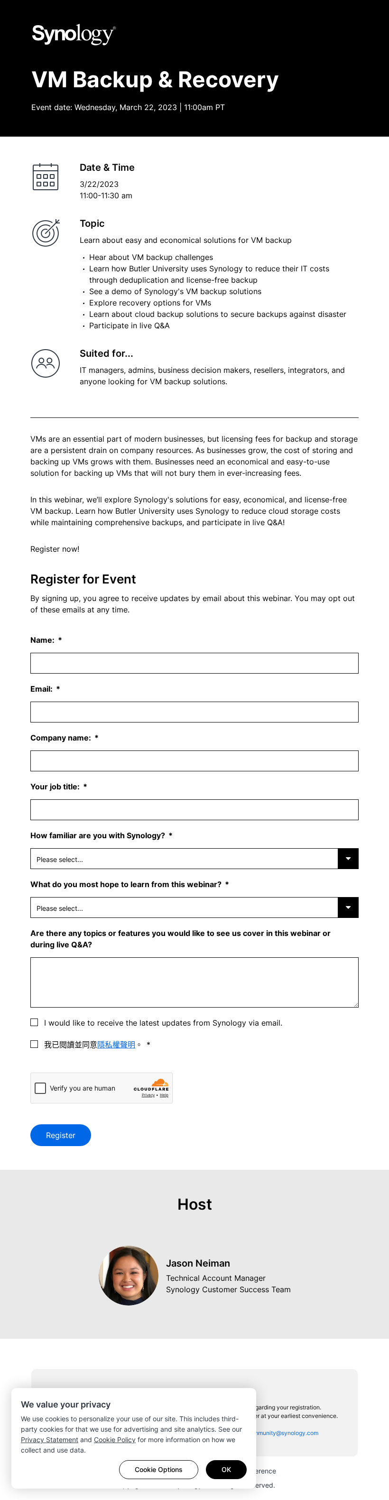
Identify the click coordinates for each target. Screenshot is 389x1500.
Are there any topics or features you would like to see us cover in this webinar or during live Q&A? (180, 938)
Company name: (61, 737)
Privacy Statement (49, 1439)
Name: (43, 640)
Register (60, 1135)
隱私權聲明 (116, 1044)
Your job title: (56, 786)
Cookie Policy (115, 1439)
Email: (42, 689)
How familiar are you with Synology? (98, 835)
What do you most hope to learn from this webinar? (126, 884)
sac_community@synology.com (276, 1432)
